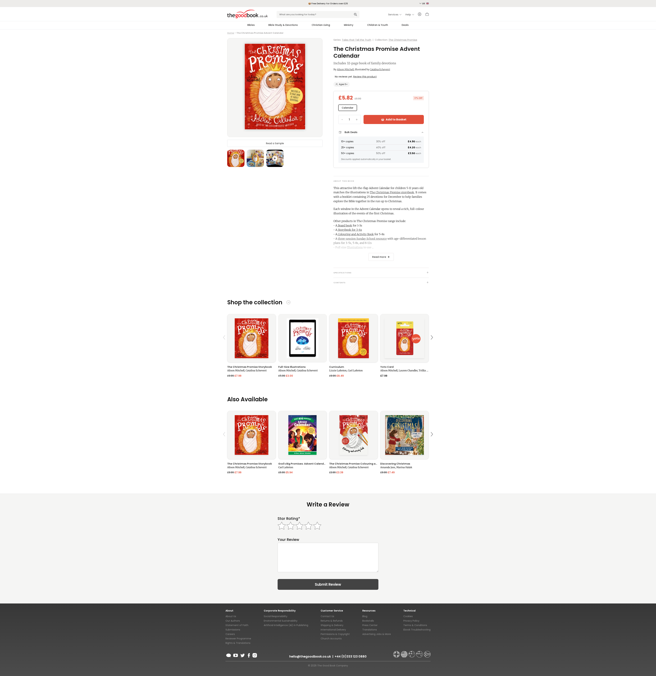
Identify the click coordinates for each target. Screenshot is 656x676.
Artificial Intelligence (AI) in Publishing (286, 625)
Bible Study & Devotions (283, 25)
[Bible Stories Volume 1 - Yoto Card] (404, 338)
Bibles (251, 25)
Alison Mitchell (345, 69)
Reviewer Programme (238, 638)
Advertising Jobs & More (376, 634)
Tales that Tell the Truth (356, 40)
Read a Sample (275, 143)
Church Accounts (331, 638)
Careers (230, 634)
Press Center (370, 625)
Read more (379, 257)
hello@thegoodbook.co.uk (310, 656)
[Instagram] (254, 654)
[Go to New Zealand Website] (419, 652)
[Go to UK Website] (396, 652)
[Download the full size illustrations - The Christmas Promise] (302, 338)
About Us (231, 616)
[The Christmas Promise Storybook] (251, 338)
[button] (225, 345)
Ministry (348, 25)
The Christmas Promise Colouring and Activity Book (353, 463)
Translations (369, 629)
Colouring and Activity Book (355, 234)
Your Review (288, 539)
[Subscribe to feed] (229, 654)
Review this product (365, 76)
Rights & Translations (238, 643)
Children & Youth (377, 25)
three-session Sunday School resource (362, 238)
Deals (405, 25)
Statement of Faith (237, 625)
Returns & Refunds (332, 620)
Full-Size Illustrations (292, 367)
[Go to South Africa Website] (427, 652)
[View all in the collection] (288, 302)
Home (230, 32)
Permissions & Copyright (335, 634)
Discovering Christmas (395, 463)
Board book (344, 225)
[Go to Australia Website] (412, 652)
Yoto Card (387, 367)
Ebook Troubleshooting (416, 629)
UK (424, 3)
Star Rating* (289, 518)
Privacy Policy (411, 620)
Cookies (408, 616)
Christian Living (321, 25)
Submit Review (328, 584)
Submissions (233, 629)
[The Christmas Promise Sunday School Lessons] (353, 338)
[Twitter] (242, 654)
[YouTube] (236, 654)
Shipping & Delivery (332, 625)
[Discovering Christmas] (404, 435)
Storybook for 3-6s (349, 229)
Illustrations (355, 247)
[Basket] (427, 15)
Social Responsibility (275, 616)
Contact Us (327, 616)
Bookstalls (368, 620)
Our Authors (233, 620)
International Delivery (333, 629)
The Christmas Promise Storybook (249, 367)
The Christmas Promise (402, 40)
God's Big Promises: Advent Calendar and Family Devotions (302, 463)
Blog (364, 616)
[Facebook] (249, 654)
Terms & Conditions (415, 625)
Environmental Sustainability (280, 620)
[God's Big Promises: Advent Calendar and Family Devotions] (302, 435)
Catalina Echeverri (380, 69)
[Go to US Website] (404, 652)
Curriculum (336, 367)
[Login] (419, 14)
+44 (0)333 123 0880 (351, 656)
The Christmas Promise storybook (392, 192)
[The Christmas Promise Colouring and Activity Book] (353, 435)
